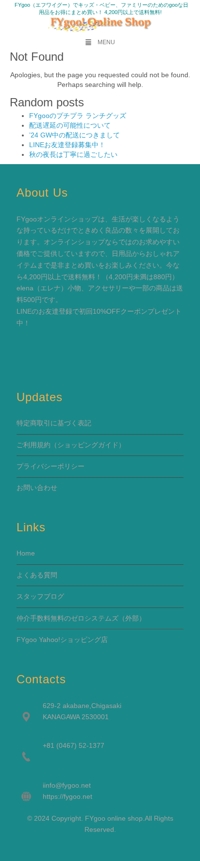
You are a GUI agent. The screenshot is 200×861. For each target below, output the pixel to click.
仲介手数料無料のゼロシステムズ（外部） (81, 618)
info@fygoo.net (67, 785)
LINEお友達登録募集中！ (67, 145)
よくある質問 (37, 575)
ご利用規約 (33, 445)
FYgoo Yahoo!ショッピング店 (62, 639)
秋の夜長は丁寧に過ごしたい (73, 154)
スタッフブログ (40, 596)
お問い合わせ (37, 487)
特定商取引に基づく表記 (54, 423)
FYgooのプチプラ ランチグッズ (77, 115)
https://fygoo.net (67, 796)
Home (26, 553)
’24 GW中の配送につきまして (74, 135)
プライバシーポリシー (50, 466)
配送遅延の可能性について (70, 125)
